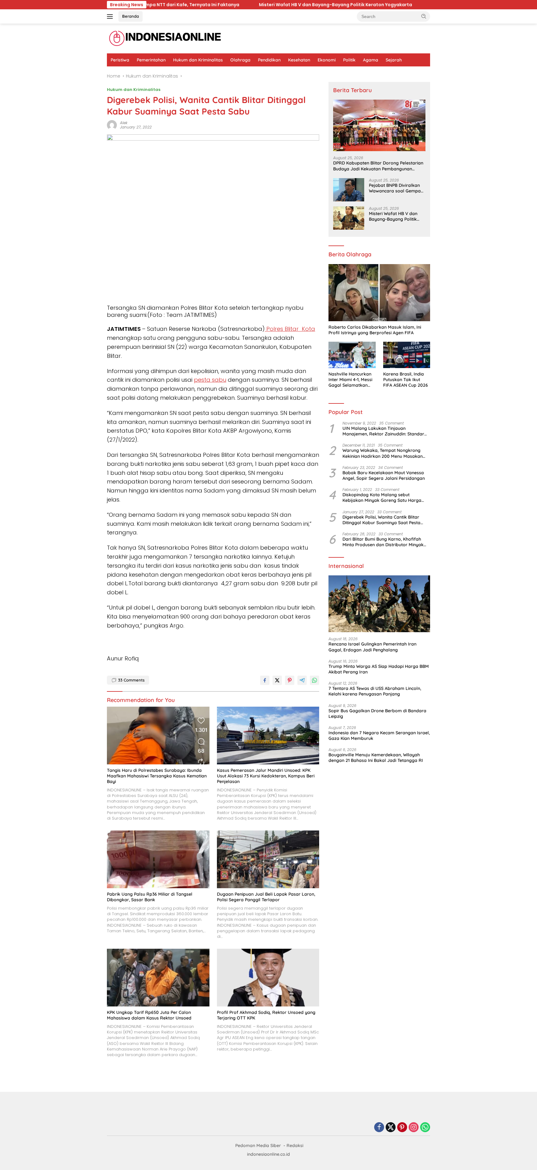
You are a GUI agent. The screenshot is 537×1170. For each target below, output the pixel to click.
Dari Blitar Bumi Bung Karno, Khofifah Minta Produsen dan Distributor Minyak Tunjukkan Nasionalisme (383, 541)
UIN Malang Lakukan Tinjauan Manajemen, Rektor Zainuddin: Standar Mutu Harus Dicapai (383, 431)
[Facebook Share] (264, 680)
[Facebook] (379, 1127)
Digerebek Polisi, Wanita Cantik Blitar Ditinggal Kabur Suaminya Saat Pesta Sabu (381, 519)
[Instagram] (414, 1127)
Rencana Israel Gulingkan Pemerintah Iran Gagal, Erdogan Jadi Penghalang (372, 646)
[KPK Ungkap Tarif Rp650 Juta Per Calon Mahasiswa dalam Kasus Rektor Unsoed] (158, 977)
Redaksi (295, 1145)
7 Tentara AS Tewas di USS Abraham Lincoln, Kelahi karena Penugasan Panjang (374, 691)
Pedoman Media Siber (258, 1145)
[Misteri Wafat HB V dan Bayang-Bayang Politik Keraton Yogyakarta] (348, 218)
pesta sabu (210, 380)
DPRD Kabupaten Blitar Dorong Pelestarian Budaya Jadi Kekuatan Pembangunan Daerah (378, 165)
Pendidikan (269, 60)
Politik (349, 60)
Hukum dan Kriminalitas (198, 60)
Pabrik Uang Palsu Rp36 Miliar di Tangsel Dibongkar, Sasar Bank (149, 896)
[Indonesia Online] (165, 38)
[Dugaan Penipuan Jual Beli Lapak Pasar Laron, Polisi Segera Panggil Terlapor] (268, 859)
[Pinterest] (402, 1127)
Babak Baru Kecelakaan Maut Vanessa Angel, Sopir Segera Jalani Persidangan (383, 475)
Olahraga (240, 60)
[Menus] (111, 16)
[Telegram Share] (302, 680)
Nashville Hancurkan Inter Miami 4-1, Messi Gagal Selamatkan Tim (350, 379)
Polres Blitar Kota (290, 329)
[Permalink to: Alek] (112, 125)
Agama (370, 60)
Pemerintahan (151, 60)
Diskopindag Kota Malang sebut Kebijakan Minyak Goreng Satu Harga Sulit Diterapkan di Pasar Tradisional (381, 497)
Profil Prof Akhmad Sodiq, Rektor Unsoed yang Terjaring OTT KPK (266, 1015)
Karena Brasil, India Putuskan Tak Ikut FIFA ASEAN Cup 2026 (405, 379)
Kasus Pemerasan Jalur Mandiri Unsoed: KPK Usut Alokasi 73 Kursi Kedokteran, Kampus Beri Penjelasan (265, 775)
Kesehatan (299, 60)
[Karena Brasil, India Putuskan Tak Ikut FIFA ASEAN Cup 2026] (406, 355)
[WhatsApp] (425, 1127)
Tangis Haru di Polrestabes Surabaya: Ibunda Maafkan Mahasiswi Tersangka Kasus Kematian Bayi (157, 775)
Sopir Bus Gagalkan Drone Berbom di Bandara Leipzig (377, 713)
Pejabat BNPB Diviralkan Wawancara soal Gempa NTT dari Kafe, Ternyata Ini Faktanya (397, 188)
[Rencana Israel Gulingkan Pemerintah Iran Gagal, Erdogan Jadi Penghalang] (379, 603)
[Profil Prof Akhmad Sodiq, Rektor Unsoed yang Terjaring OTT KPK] (268, 977)
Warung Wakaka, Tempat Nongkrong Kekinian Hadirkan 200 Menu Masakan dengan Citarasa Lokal (382, 453)
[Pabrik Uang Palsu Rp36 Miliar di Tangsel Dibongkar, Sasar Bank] (158, 859)
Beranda (130, 16)
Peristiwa (120, 60)
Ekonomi (327, 60)
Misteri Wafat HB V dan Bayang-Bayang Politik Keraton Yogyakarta (284, 4)
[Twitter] (391, 1127)
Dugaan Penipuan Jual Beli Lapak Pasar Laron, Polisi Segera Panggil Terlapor (266, 896)
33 (131, 679)
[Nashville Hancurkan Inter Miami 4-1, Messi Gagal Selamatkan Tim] (351, 355)
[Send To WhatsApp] (314, 680)
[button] (424, 16)
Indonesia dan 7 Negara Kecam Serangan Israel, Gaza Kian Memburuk (379, 735)
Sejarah (394, 60)
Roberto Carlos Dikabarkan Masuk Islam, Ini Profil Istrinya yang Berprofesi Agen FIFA (374, 329)
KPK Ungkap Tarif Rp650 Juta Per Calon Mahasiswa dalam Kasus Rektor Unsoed (149, 1015)
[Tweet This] (277, 680)
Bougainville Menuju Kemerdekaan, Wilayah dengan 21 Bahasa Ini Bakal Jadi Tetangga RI (375, 757)
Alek (123, 122)
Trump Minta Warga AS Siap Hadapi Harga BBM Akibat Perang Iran (378, 669)
